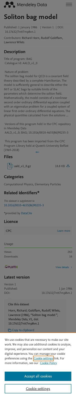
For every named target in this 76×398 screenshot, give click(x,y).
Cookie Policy (48, 363)
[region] (38, 365)
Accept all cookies (38, 376)
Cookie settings (43, 358)
